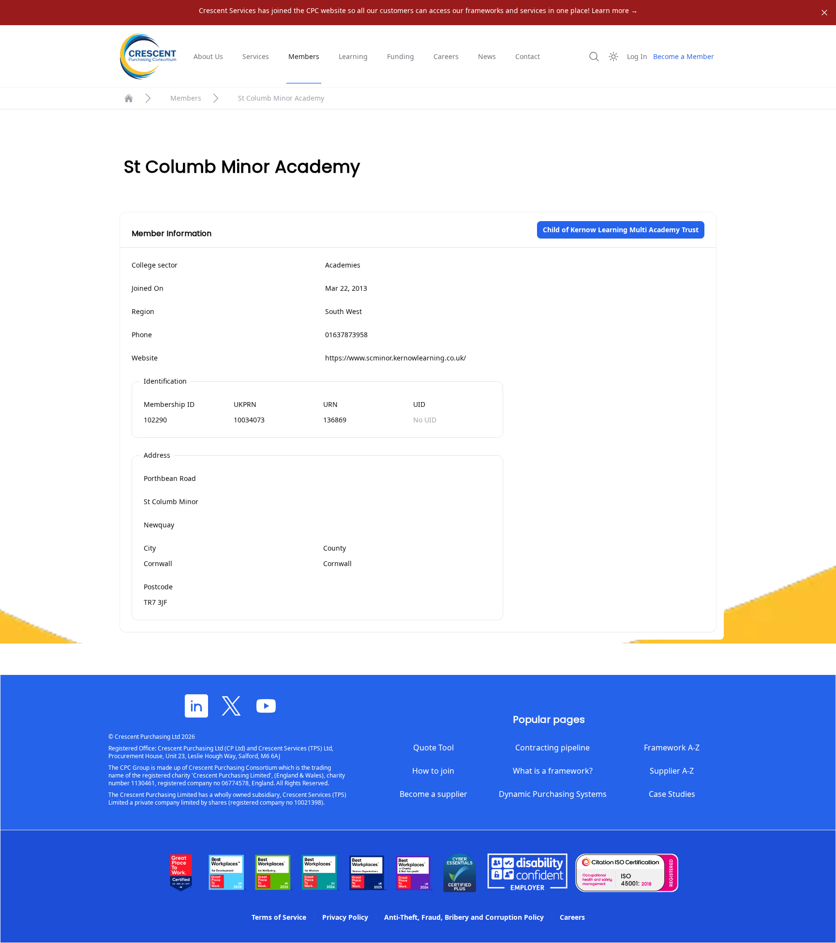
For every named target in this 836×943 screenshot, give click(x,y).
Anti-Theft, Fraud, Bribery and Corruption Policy (464, 917)
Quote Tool (433, 747)
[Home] (129, 98)
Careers (446, 56)
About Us (208, 56)
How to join (433, 770)
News (487, 56)
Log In (637, 56)
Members (303, 56)
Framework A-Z (672, 747)
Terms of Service (279, 917)
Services (255, 56)
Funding (400, 56)
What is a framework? (553, 770)
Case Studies (672, 794)
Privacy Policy (345, 917)
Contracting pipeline (552, 747)
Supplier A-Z (672, 770)
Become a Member (683, 56)
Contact (527, 56)
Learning (353, 56)
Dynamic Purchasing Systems (553, 794)
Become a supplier (433, 794)
